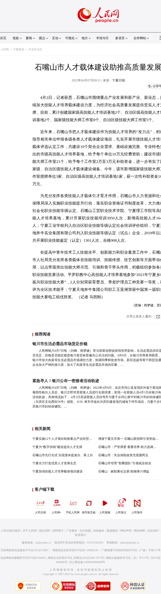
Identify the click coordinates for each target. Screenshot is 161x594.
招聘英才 (58, 530)
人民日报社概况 (10, 530)
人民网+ (56, 512)
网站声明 (125, 530)
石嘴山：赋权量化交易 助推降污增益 (123, 471)
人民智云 (120, 512)
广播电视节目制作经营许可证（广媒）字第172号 (131, 550)
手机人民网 (73, 512)
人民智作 (137, 512)
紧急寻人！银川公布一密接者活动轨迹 (65, 381)
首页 (3, 38)
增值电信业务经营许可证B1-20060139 (75, 550)
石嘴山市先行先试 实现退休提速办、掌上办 (62, 455)
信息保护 (152, 530)
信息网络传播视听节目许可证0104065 (23, 557)
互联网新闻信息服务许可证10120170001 (25, 550)
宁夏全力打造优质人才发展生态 (54, 463)
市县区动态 (35, 49)
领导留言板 (89, 512)
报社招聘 (44, 530)
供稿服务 (98, 530)
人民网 (5, 49)
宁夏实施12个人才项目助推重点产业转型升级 (63, 438)
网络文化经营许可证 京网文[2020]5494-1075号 (76, 557)
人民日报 (40, 512)
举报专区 (102, 38)
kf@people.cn (43, 542)
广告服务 (71, 530)
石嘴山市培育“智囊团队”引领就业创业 (124, 463)
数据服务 (112, 530)
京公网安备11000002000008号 (87, 562)
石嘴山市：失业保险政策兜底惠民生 (123, 455)
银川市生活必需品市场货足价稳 (59, 344)
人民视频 (104, 512)
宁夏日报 (118, 80)
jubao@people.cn (129, 542)
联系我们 (80, 535)
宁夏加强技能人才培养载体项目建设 (57, 471)
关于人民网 (30, 530)
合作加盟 (85, 530)
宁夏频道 (18, 49)
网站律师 (139, 530)
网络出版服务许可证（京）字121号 (127, 557)
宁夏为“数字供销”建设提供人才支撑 (57, 447)
